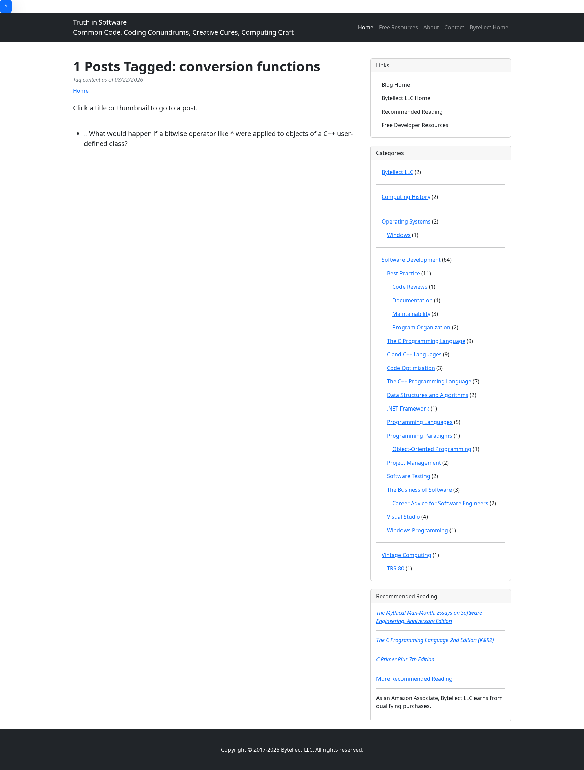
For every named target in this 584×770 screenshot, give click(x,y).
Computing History (406, 197)
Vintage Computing (406, 555)
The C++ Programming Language (429, 381)
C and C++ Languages (414, 354)
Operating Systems (406, 221)
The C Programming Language (426, 341)
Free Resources (398, 27)
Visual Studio (403, 516)
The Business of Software (419, 489)
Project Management (414, 462)
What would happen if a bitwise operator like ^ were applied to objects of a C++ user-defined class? (218, 138)
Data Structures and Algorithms (427, 395)
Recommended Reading (412, 111)
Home (365, 27)
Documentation (412, 300)
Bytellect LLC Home (406, 98)
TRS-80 (395, 568)
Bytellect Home (489, 27)
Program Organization (421, 327)
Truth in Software (183, 27)
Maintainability (411, 314)
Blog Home (396, 84)
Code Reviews (410, 286)
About (431, 27)
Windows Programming (417, 530)
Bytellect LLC (397, 172)
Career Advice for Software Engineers (440, 503)
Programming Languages (420, 422)
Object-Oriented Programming (431, 449)
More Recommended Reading (414, 678)
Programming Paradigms (419, 435)
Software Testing (408, 476)
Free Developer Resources (415, 125)
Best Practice (403, 273)
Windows (399, 235)
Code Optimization (411, 368)
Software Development (411, 259)
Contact (454, 27)
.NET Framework (408, 408)
